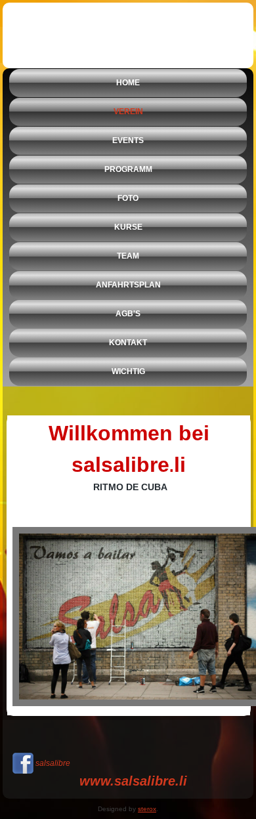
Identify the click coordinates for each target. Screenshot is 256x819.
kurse (128, 227)
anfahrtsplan (128, 284)
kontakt (128, 342)
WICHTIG (128, 371)
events (128, 140)
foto (128, 198)
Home (128, 82)
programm (128, 169)
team (128, 256)
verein (128, 111)
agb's (128, 313)
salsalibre (52, 763)
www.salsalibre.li (133, 781)
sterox (147, 808)
